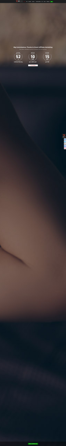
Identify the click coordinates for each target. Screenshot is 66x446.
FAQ (42, 1)
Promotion (29, 1)
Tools (26, 1)
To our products (33, 65)
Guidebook (48, 1)
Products (33, 1)
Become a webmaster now (33, 443)
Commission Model (38, 1)
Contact (45, 1)
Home (24, 1)
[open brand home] (19, 1)
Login (51, 1)
